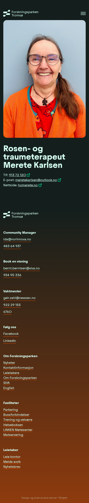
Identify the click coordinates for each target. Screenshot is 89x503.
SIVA (6, 383)
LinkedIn (9, 341)
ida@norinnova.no (17, 239)
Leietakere (11, 373)
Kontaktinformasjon (18, 368)
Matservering (13, 435)
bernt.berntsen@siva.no (21, 268)
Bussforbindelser (16, 415)
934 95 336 (12, 275)
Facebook (11, 334)
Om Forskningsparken (20, 378)
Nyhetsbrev (11, 467)
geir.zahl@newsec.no (19, 298)
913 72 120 (17, 175)
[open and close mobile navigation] (83, 13)
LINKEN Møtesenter (17, 430)
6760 (7, 312)
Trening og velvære (17, 420)
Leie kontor (11, 457)
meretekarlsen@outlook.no (36, 180)
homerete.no (28, 185)
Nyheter (9, 363)
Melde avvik (12, 462)
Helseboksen (13, 425)
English (8, 388)
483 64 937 (12, 246)
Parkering (10, 410)
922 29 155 (12, 305)
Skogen (63, 497)
